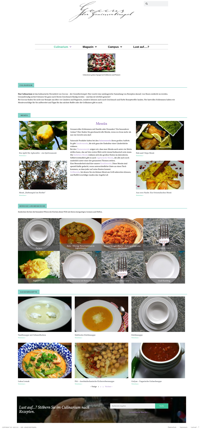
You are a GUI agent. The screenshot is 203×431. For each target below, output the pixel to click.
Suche (161, 406)
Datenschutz (172, 427)
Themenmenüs (83, 149)
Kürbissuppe (137, 335)
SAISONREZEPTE (28, 292)
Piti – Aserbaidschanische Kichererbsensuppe (94, 381)
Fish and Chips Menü (145, 153)
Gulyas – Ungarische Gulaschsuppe (146, 381)
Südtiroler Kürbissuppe (85, 335)
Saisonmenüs (105, 140)
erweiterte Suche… (139, 412)
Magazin (88, 46)
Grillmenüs (75, 172)
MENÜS (24, 115)
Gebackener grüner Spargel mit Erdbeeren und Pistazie (101, 75)
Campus (113, 46)
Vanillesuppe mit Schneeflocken (32, 335)
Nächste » (108, 386)
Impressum (183, 427)
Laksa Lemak (23, 381)
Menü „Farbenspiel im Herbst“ (32, 192)
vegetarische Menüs (104, 158)
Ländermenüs (82, 143)
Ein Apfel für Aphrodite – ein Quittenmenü (38, 153)
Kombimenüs (106, 163)
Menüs (101, 123)
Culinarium (61, 46)
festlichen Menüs (80, 155)
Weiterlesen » (23, 156)
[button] (20, 60)
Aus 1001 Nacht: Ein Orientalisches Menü (153, 192)
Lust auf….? (141, 46)
